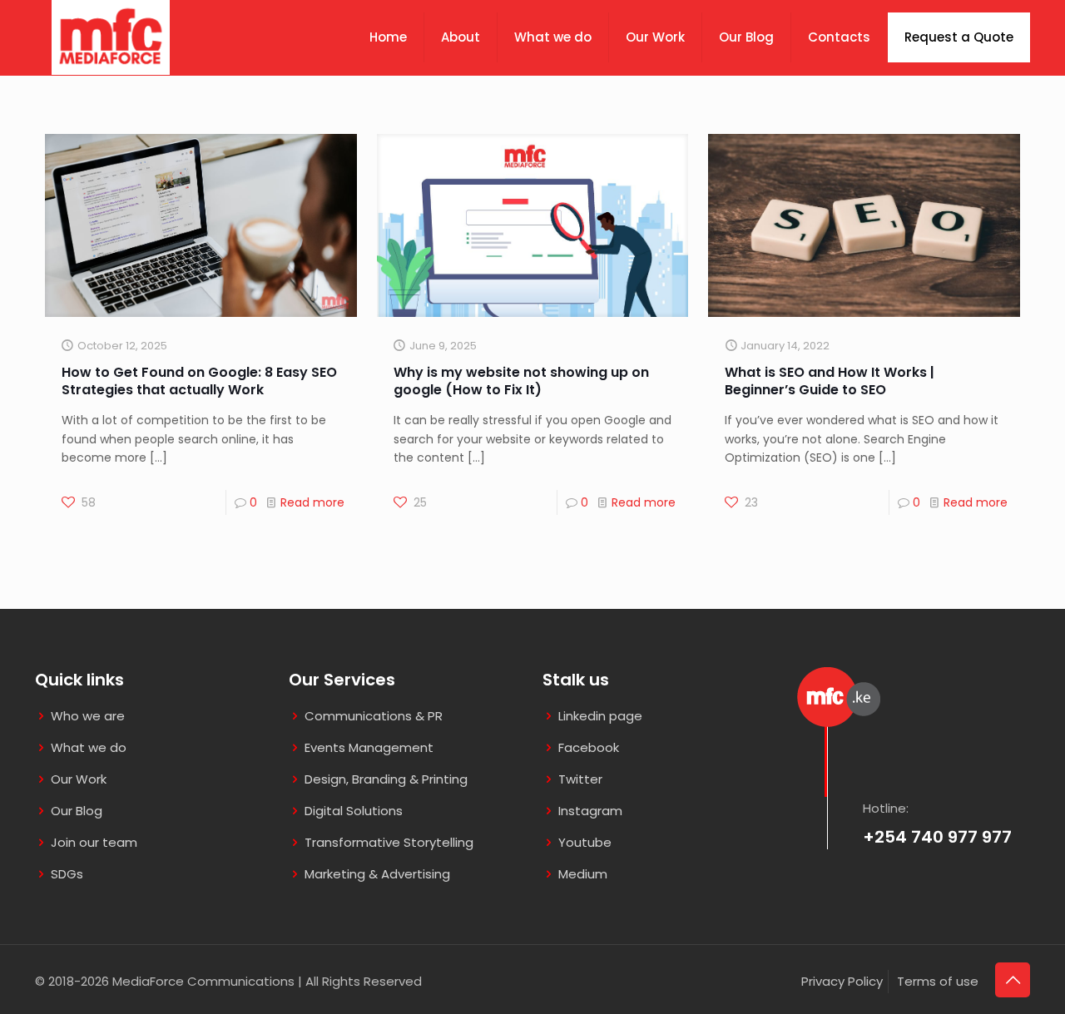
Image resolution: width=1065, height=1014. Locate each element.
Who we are (88, 716)
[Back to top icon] (1012, 979)
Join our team (94, 842)
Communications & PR (374, 716)
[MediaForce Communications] (111, 33)
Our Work (78, 779)
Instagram (590, 810)
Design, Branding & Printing (386, 779)
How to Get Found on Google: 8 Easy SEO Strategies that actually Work (199, 381)
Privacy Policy (842, 981)
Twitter (580, 779)
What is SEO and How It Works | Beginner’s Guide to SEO (829, 381)
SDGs (67, 874)
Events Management (369, 747)
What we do (88, 747)
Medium (582, 874)
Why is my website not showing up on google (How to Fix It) (521, 381)
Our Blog (76, 810)
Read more (312, 502)
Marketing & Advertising (377, 874)
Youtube (585, 842)
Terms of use (937, 981)
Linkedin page (600, 716)
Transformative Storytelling (389, 842)
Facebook (588, 747)
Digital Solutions (354, 810)
